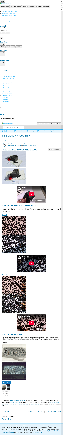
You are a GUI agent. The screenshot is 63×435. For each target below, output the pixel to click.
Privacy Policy (45, 431)
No (10, 419)
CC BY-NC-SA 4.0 (15, 402)
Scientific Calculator (8, 87)
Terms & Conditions (54, 431)
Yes (5, 419)
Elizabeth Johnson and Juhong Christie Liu (19, 143)
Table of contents (54, 149)
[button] (5, 99)
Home (9, 131)
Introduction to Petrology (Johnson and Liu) (51, 131)
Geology (31, 131)
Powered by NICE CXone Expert (24, 426)
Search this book (4, 27)
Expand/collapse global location (60, 131)
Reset (2, 44)
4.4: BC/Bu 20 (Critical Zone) (17, 400)
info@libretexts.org (37, 432)
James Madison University (14, 145)
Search (4, 127)
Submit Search (5, 33)
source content (35, 404)
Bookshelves (20, 131)
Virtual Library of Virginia (29, 145)
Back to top (5, 411)
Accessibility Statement (8, 432)
